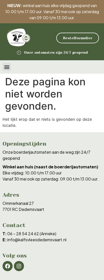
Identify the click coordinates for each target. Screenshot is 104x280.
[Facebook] (8, 266)
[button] (7, 67)
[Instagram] (19, 266)
